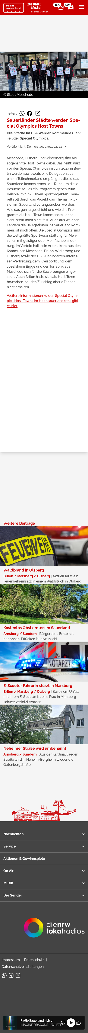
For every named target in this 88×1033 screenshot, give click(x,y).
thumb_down (63, 1022)
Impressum (11, 960)
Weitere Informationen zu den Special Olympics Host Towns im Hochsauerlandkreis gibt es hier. (42, 301)
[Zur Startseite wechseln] (13, 8)
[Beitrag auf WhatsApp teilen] (22, 113)
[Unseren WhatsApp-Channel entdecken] (4, 975)
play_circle (71, 1023)
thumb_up (78, 1022)
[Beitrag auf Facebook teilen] (29, 113)
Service (9, 846)
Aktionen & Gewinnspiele (24, 859)
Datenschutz (34, 960)
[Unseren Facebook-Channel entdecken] (11, 975)
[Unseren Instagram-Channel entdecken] (18, 975)
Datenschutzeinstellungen (23, 967)
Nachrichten (13, 834)
